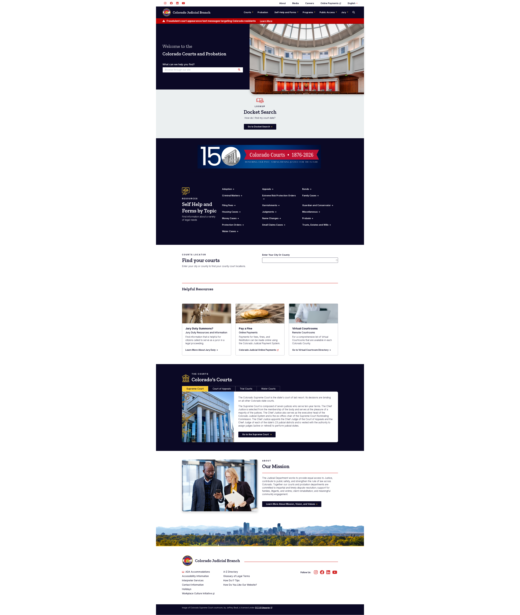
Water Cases (229, 231)
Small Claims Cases (272, 224)
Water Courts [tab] (268, 388)
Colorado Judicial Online (257, 350)
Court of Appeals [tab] (222, 388)
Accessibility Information (195, 576)
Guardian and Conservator (316, 205)
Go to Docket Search (259, 126)
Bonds (305, 189)
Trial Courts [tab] (246, 388)
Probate (306, 218)
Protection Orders (231, 224)
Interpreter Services (193, 580)
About (282, 3)
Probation (263, 12)
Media (295, 3)
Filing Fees (227, 205)
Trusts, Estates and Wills (315, 224)
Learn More (266, 21)
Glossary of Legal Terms (236, 576)
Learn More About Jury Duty (200, 350)
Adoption (227, 189)
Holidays (186, 589)
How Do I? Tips (231, 580)
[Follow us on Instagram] (165, 3)
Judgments (268, 211)
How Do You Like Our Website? (240, 584)
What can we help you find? (178, 64)
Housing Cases (230, 211)
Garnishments (269, 205)
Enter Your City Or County (276, 254)
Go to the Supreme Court (255, 434)
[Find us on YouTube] (183, 3)
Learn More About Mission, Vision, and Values (290, 504)
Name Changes (270, 218)
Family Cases (309, 195)
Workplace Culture (197, 593)
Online (330, 3)
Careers (309, 3)
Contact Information (193, 584)
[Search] (354, 12)
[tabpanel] (260, 417)
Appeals (266, 189)
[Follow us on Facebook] (171, 3)
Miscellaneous (310, 211)
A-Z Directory (230, 571)
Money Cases (229, 218)
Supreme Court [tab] (195, 388)
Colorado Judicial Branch (191, 12)
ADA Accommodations (197, 571)
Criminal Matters (231, 195)
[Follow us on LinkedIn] (177, 3)
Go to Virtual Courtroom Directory (310, 350)
